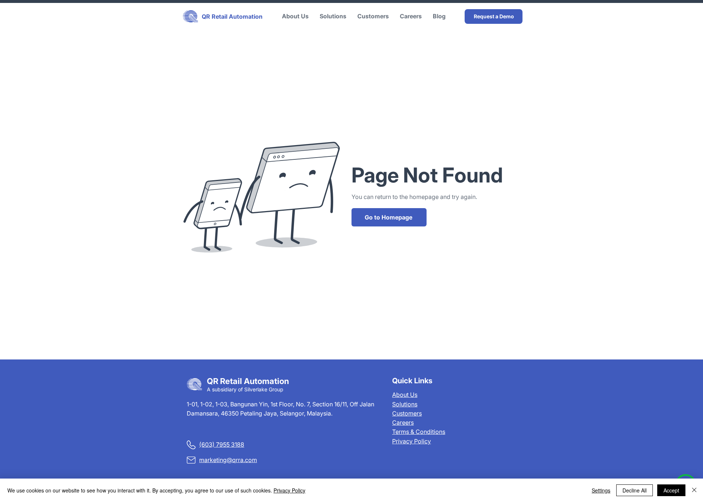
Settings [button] (601, 490)
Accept (671, 490)
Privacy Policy (411, 441)
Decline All (634, 490)
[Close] (694, 490)
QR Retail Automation (232, 16)
